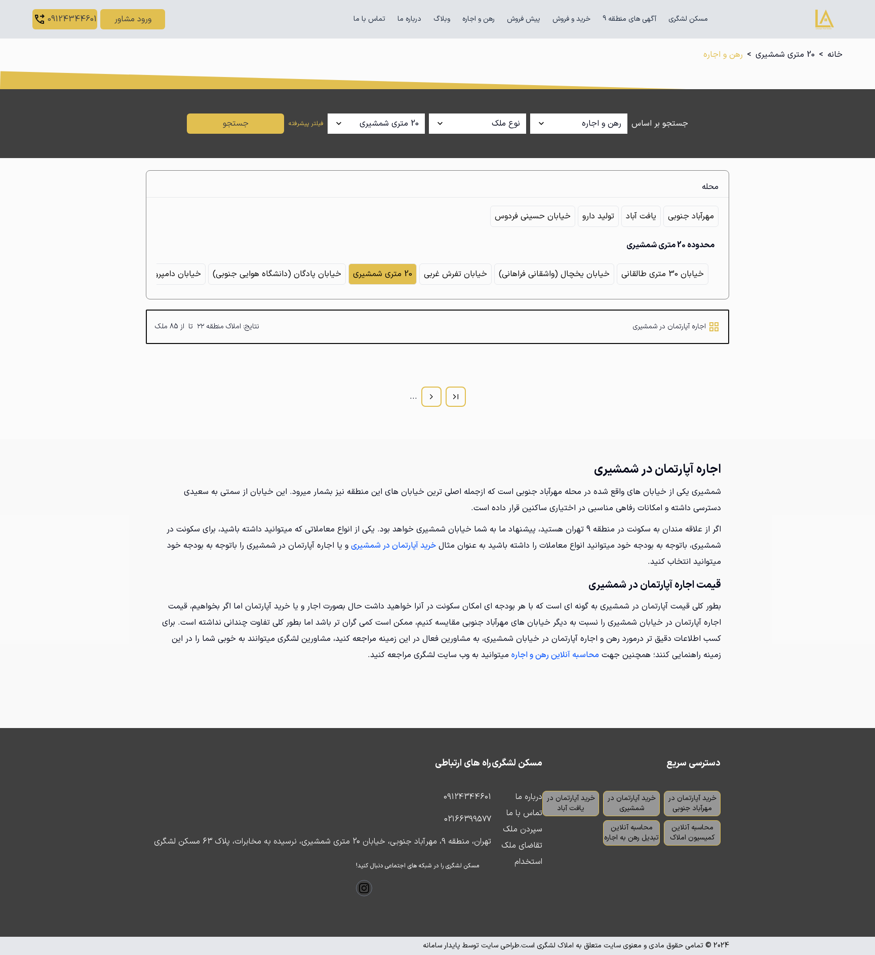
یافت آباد (641, 216)
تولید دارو (598, 216)
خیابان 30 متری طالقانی (662, 274)
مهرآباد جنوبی (691, 216)
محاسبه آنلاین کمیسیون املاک (692, 832)
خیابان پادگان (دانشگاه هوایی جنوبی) (277, 274)
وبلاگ (441, 19)
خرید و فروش (571, 19)
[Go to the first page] (456, 397)
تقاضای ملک (521, 845)
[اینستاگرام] (364, 888)
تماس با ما (369, 19)
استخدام (528, 862)
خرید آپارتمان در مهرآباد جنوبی (692, 803)
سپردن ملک (522, 829)
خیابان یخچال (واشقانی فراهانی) (554, 274)
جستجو (236, 124)
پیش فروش (523, 19)
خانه (835, 55)
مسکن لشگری (688, 19)
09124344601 (467, 797)
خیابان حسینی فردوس (533, 216)
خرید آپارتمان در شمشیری (632, 803)
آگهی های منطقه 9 (629, 19)
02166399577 (467, 819)
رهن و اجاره (478, 19)
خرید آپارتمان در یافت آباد (571, 803)
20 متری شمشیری (785, 55)
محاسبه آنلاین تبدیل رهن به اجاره (631, 832)
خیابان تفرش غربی (455, 274)
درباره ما (409, 19)
